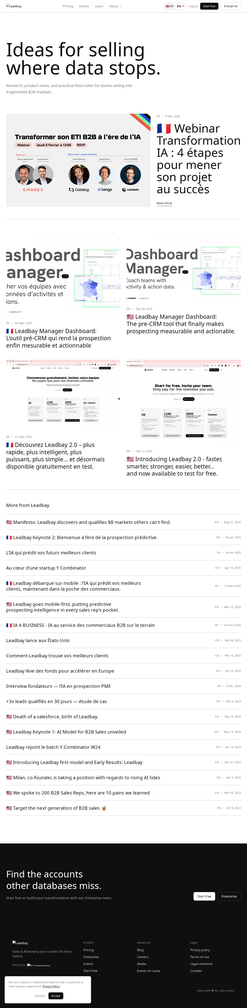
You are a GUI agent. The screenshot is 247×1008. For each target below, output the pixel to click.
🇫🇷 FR (180, 6)
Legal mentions (201, 964)
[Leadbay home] (13, 6)
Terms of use (199, 957)
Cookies (196, 971)
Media (141, 964)
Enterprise (231, 6)
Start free (209, 6)
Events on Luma (148, 971)
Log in (193, 6)
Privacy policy (200, 950)
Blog (140, 950)
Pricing (68, 6)
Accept (56, 996)
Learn (99, 6)
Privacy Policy (51, 986)
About (114, 6)
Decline (40, 996)
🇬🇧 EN (169, 6)
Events (84, 6)
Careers (142, 957)
